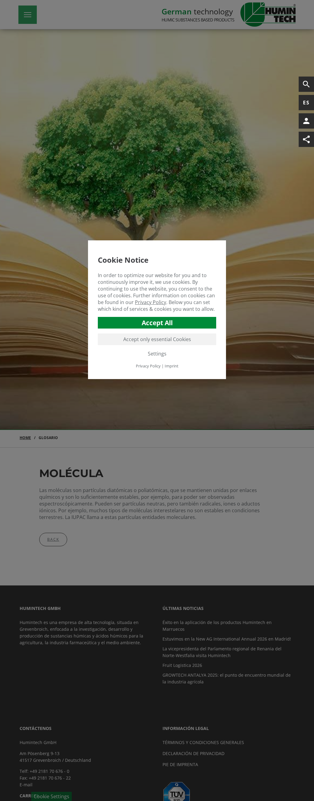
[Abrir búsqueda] (306, 84)
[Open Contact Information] (306, 121)
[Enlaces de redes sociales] (306, 139)
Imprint (171, 366)
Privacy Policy (150, 302)
